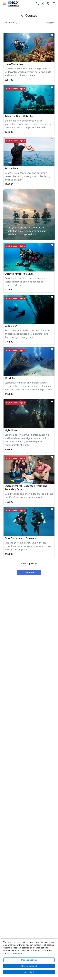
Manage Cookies (29, 959)
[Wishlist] (48, 4)
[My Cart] (54, 4)
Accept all (29, 972)
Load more (29, 572)
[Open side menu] (4, 4)
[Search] (37, 4)
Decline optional (29, 966)
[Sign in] (43, 4)
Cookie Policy (16, 953)
